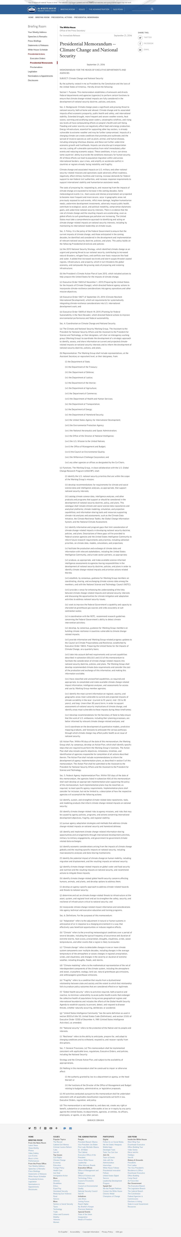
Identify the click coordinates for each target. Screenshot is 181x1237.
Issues (82, 9)
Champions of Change (111, 1196)
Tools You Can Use (110, 1152)
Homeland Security (60, 1191)
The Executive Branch (136, 1186)
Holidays (131, 1155)
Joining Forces (83, 1202)
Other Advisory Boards (86, 1165)
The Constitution (134, 1194)
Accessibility (75, 1232)
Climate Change (59, 1160)
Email (146, 49)
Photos (31, 1151)
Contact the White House (112, 1191)
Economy (57, 1163)
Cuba (55, 1150)
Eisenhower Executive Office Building (136, 1174)
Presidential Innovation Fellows (111, 1171)
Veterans (56, 1220)
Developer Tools (109, 1150)
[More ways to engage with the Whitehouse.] (56, 1128)
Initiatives (82, 1196)
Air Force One (133, 1181)
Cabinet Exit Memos (61, 1145)
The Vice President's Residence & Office (136, 1169)
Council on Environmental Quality (88, 1187)
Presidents (132, 1163)
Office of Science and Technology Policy (86, 1177)
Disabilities (57, 1183)
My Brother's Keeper (86, 1207)
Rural (55, 1196)
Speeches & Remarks (37, 36)
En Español (62, 1232)
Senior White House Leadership (85, 1161)
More (55, 1178)
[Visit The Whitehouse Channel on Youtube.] (51, 1128)
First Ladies (132, 1165)
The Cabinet (82, 1152)
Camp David (132, 1178)
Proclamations (36, 67)
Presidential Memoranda (86, 17)
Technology (57, 1209)
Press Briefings (34, 41)
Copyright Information (91, 1232)
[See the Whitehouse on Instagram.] (35, 1128)
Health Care (57, 1170)
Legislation (32, 71)
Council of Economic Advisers (86, 1182)
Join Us (106, 1155)
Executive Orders (37, 58)
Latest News (33, 1145)
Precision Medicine (85, 1209)
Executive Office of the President (87, 1156)
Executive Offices (85, 1168)
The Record (57, 1142)
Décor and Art (133, 1152)
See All (56, 1152)
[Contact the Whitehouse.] (63, 1128)
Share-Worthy (33, 1148)
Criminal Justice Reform (62, 1147)
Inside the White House (137, 1139)
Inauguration (82, 1217)
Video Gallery (33, 1153)
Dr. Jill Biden (83, 1150)
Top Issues (57, 1155)
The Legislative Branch (136, 1189)
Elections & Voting (135, 1202)
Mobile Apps (107, 1147)
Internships (107, 1165)
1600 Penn (118, 9)
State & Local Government (138, 1204)
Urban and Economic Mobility (61, 1215)
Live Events (32, 1156)
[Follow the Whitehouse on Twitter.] (29, 1128)
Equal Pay (57, 1189)
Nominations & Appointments (40, 76)
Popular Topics (59, 1139)
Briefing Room (68, 9)
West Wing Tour (134, 1142)
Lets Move (82, 1199)
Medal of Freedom (85, 1220)
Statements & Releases (38, 45)
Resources (132, 1207)
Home (31, 17)
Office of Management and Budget (88, 1171)
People (81, 1139)
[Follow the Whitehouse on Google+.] (45, 1128)
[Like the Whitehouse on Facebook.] (40, 1128)
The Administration (99, 9)
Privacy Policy (107, 1232)
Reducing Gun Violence (62, 1194)
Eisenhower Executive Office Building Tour (136, 1146)
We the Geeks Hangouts (112, 1145)
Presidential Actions (61, 17)
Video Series (133, 1150)
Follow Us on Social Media (113, 1142)
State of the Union (85, 1214)
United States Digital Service (111, 1177)
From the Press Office (37, 1164)
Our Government (134, 1183)
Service (56, 1199)
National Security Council (87, 1191)
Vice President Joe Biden (88, 1145)
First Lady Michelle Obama (88, 1147)
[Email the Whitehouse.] (70, 1128)
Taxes (55, 1207)
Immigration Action (60, 1176)
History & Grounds (135, 1160)
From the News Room (37, 1143)
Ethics (55, 1186)
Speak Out (107, 1186)
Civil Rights (57, 1157)
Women (56, 1222)
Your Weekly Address (37, 32)
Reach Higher (83, 1204)
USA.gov (119, 1232)
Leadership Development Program (112, 1182)
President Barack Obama (87, 1142)
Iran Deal (56, 1173)
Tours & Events (109, 1157)
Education (57, 1165)
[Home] (41, 12)
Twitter (146, 37)
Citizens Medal (108, 1194)
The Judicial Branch (135, 1191)
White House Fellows (111, 1168)
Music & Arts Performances (33, 1159)
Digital (105, 1139)
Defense (56, 1181)
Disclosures (33, 80)
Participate (108, 1137)
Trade (55, 1212)
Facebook (146, 43)
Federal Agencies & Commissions (135, 1197)
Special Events (84, 1212)
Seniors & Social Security (63, 1204)
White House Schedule (38, 50)
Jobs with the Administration (108, 1161)
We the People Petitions (112, 1189)
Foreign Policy (58, 1168)
